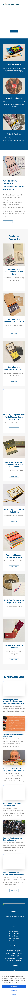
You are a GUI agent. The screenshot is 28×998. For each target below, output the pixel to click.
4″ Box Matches (14, 936)
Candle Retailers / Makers (14, 953)
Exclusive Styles (14, 931)
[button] (24, 3)
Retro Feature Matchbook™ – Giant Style (14, 272)
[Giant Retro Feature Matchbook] (14, 254)
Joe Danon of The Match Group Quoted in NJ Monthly (13, 770)
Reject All (14, 994)
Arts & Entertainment (14, 960)
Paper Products (14, 941)
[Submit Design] (12, 127)
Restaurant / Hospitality (14, 951)
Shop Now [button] (14, 31)
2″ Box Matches (14, 933)
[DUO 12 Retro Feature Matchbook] (14, 352)
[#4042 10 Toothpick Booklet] (14, 630)
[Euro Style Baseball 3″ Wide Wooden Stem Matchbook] (14, 447)
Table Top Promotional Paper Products (14, 601)
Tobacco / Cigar (14, 956)
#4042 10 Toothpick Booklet (14, 646)
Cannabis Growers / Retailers (14, 958)
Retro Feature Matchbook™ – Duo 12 (14, 368)
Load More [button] (14, 890)
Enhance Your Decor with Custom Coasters (12, 839)
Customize (14, 990)
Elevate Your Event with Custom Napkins (12, 804)
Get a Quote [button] (8, 221)
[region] (14, 984)
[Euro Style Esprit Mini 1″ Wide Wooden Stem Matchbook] (14, 400)
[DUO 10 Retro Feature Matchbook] (14, 304)
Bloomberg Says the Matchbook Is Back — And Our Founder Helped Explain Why (14, 701)
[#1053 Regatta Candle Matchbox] (14, 495)
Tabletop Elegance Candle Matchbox (14, 556)
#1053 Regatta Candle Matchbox (14, 511)
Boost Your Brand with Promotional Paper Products (13, 874)
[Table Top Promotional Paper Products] (14, 585)
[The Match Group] (11, 3)
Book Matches (14, 938)
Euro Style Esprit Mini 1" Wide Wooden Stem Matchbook (14, 417)
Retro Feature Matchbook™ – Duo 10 (14, 320)
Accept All (14, 986)
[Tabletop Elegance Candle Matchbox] (14, 540)
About (14, 970)
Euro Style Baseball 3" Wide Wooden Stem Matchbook (14, 464)
